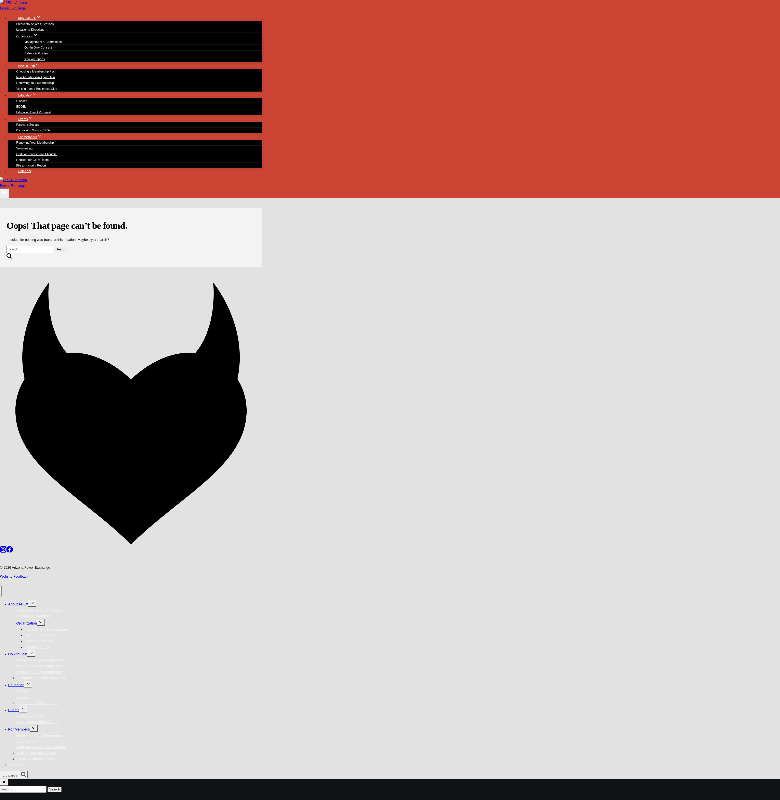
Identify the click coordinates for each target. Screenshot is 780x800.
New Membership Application (35, 77)
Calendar (24, 171)
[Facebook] (9, 551)
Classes (21, 101)
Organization (26, 623)
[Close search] (4, 782)
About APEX (18, 604)
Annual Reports (34, 59)
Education (16, 685)
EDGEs (21, 106)
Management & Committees (43, 41)
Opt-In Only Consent (38, 47)
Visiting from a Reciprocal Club (36, 88)
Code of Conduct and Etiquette (36, 154)
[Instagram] (3, 551)
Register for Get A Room (32, 159)
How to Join (17, 654)
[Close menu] (1, 591)
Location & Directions (30, 29)
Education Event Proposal (33, 112)
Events (13, 710)
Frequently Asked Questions (35, 24)
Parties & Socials (27, 124)
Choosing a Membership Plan (35, 71)
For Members (19, 729)
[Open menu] (4, 193)
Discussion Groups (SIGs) (34, 130)
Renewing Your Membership (35, 82)
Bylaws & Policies (36, 53)
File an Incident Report (31, 165)
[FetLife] (131, 543)
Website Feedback (14, 576)
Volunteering (24, 148)
